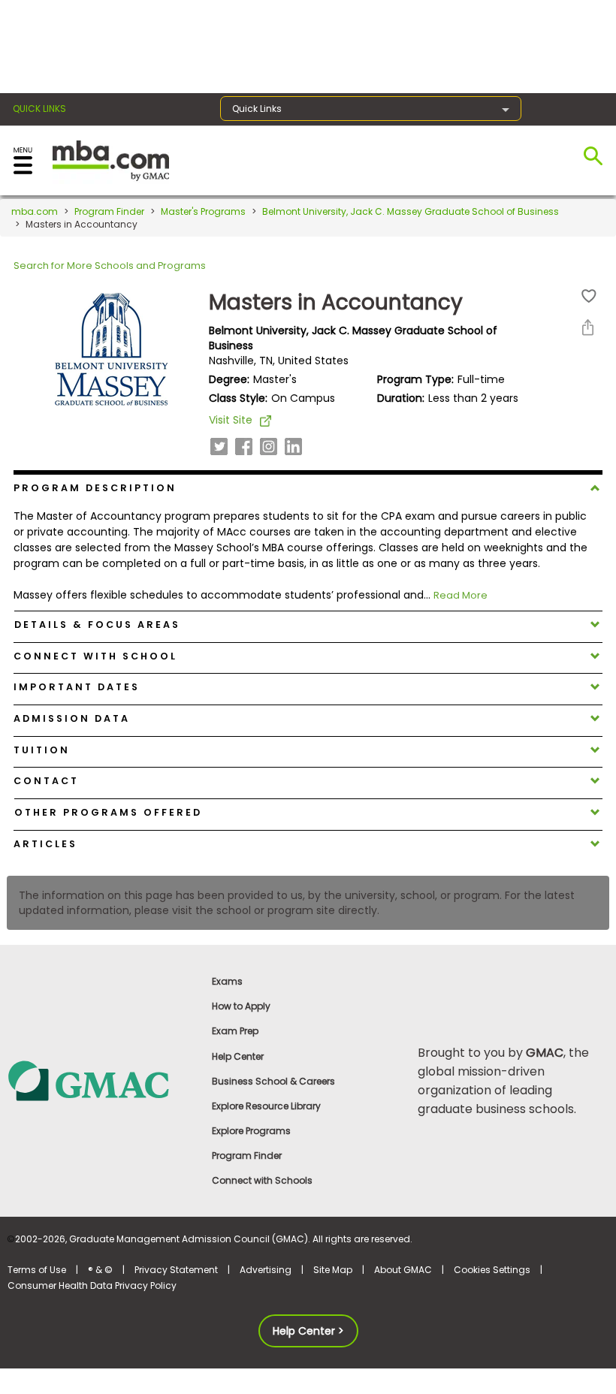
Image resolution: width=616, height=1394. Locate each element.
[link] (102, 1080)
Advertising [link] (265, 1269)
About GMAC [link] (403, 1269)
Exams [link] (227, 981)
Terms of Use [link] (37, 1269)
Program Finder (109, 211)
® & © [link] (100, 1269)
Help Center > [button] (308, 1330)
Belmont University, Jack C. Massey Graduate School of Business (410, 211)
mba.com (34, 211)
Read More (460, 595)
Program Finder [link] (247, 1155)
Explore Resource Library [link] (266, 1106)
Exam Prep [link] (235, 1030)
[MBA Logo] (111, 159)
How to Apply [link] (241, 1006)
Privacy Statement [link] (176, 1269)
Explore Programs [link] (251, 1130)
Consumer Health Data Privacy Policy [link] (92, 1285)
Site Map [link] (332, 1269)
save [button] (588, 296)
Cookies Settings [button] (492, 1269)
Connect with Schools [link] (262, 1180)
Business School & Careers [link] (273, 1081)
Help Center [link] (238, 1056)
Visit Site (230, 419)
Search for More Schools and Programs (110, 265)
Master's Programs (203, 211)
